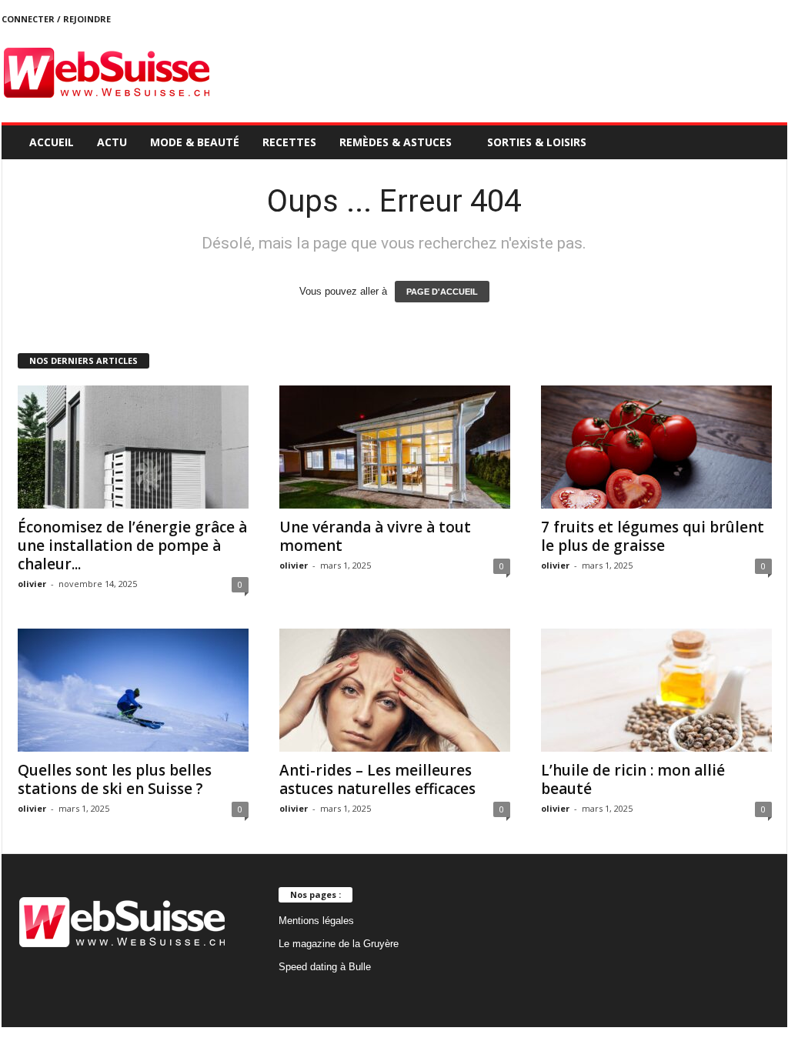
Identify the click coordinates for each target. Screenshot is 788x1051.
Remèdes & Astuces (395, 142)
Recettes (289, 142)
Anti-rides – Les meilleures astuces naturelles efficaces (377, 779)
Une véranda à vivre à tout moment (375, 536)
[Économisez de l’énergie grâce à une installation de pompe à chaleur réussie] (133, 447)
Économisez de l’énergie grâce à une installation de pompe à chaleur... (132, 545)
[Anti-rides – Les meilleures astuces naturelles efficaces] (394, 690)
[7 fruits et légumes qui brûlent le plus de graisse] (656, 447)
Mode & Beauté (194, 142)
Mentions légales (316, 920)
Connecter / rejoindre (56, 19)
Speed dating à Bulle (325, 967)
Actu (112, 142)
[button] (764, 142)
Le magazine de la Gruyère (339, 943)
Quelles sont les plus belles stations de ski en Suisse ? (115, 779)
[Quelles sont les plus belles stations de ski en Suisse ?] (133, 690)
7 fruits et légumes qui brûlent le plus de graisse (652, 536)
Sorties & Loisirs (536, 142)
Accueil (51, 142)
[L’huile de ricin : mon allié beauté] (656, 690)
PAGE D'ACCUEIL (442, 291)
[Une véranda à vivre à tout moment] (394, 447)
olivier (32, 583)
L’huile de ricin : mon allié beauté (633, 779)
